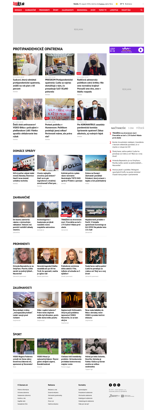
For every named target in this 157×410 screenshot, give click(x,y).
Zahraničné (30, 10)
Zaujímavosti (68, 10)
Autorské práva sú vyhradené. (118, 391)
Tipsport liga (89, 369)
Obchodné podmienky (55, 395)
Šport (55, 10)
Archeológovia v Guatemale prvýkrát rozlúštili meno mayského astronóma (46, 223)
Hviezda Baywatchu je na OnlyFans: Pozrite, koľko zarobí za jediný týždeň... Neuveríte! (23, 270)
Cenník (50, 398)
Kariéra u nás (22, 398)
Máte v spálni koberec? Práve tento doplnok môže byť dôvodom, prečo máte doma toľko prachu (47, 314)
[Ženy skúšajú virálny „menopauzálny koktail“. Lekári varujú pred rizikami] (23, 300)
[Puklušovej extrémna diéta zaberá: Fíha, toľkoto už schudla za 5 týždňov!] (72, 256)
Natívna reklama (53, 404)
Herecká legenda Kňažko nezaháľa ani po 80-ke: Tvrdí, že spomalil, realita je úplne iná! (47, 270)
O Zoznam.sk (23, 385)
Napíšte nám (21, 401)
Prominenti (44, 10)
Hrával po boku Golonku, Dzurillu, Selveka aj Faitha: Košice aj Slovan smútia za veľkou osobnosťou (95, 361)
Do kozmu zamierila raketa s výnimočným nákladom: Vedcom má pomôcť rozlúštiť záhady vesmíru (23, 224)
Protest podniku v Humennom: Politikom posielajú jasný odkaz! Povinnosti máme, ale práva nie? (58, 130)
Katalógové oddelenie (85, 398)
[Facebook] (110, 385)
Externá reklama (53, 392)
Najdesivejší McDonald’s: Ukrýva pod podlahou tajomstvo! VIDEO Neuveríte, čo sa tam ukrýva (71, 315)
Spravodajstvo (82, 390)
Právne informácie (23, 390)
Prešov (87, 183)
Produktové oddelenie (85, 392)
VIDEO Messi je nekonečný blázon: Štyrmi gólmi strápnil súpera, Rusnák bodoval (47, 360)
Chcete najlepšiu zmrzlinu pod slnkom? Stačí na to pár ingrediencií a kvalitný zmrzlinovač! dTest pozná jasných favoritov (47, 178)
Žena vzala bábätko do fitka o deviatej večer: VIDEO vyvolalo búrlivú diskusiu (94, 314)
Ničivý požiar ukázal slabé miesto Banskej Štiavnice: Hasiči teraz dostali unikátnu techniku (23, 177)
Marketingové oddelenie (86, 401)
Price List (51, 401)
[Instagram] (114, 385)
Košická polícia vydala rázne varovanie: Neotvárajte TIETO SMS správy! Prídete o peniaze (71, 177)
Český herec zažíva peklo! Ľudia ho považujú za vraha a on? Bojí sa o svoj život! (95, 270)
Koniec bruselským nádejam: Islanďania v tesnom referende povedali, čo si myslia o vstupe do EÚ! (128, 144)
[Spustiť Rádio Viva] (126, 48)
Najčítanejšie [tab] (118, 128)
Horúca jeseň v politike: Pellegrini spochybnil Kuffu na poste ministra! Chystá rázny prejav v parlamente (126, 172)
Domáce (18, 10)
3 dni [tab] (131, 128)
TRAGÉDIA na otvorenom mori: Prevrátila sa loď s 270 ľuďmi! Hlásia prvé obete (71, 223)
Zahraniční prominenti (19, 276)
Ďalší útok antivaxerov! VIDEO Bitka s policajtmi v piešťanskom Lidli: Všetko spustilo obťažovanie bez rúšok (25, 130)
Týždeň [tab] (140, 128)
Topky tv (103, 10)
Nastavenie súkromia (24, 395)
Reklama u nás (52, 390)
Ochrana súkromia (23, 392)
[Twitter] (118, 385)
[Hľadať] (141, 10)
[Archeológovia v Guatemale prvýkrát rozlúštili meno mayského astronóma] (48, 209)
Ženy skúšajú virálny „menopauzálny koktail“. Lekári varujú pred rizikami (23, 314)
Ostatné (39, 367)
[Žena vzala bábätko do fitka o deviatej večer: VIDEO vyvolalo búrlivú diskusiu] (96, 300)
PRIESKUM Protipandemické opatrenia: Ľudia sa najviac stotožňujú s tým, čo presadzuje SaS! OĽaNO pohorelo (59, 85)
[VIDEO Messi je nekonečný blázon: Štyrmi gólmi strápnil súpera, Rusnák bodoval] (48, 346)
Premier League (65, 367)
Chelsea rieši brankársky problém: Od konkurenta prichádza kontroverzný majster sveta (71, 360)
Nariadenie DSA (22, 404)
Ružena (101, 4)
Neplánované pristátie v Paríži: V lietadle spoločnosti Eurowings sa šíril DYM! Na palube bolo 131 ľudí (95, 224)
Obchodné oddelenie (85, 395)
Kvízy (93, 10)
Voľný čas (125, 10)
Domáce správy (24, 151)
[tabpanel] (127, 154)
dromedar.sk (40, 230)
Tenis (14, 367)
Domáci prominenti (42, 276)
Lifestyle (114, 10)
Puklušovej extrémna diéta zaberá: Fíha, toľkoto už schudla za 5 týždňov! (70, 270)
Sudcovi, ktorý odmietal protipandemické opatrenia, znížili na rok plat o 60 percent (26, 84)
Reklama (51, 385)
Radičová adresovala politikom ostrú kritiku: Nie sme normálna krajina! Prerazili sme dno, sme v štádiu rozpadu (90, 85)
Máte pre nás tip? (83, 404)
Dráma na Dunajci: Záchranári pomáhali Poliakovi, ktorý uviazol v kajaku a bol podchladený (95, 177)
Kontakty (82, 385)
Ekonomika (82, 10)
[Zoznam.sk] (115, 396)
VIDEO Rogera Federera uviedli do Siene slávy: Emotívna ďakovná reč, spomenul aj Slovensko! (23, 360)
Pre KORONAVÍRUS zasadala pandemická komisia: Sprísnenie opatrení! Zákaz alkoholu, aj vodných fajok (90, 129)
